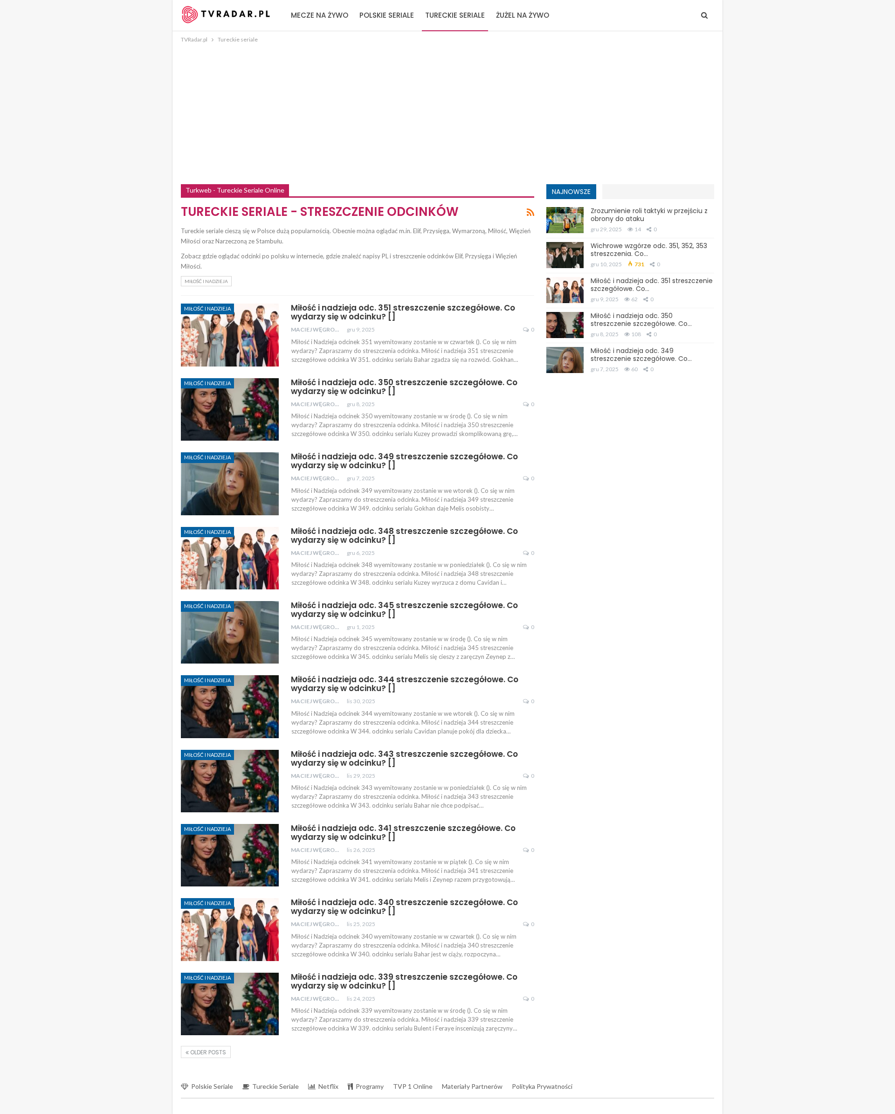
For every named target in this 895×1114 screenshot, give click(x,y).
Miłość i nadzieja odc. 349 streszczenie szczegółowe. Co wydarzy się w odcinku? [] (404, 461)
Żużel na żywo (522, 15)
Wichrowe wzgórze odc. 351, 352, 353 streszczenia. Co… (649, 249)
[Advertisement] (447, 114)
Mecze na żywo (319, 15)
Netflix (328, 1086)
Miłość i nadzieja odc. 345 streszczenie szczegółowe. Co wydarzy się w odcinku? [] (404, 610)
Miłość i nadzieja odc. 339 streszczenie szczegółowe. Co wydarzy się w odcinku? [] (404, 981)
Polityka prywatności (542, 1086)
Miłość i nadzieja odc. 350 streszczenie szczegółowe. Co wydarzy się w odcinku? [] (404, 387)
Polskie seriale (386, 15)
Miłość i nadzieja (206, 281)
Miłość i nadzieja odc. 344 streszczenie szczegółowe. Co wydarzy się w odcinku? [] (404, 684)
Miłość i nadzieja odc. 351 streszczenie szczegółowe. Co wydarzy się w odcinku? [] (403, 312)
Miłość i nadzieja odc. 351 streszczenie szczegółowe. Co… (652, 284)
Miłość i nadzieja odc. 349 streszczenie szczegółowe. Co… (641, 354)
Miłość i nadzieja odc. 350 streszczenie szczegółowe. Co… (641, 319)
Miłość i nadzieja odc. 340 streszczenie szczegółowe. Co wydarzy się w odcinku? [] (404, 907)
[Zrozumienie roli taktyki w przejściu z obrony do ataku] (565, 220)
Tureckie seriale (455, 15)
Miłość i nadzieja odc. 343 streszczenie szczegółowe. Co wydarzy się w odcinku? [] (404, 758)
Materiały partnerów (472, 1086)
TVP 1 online (413, 1086)
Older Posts (207, 1052)
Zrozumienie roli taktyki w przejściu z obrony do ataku (649, 214)
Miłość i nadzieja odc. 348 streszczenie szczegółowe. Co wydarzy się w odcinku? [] (404, 536)
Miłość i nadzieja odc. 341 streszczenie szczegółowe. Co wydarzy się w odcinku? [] (403, 833)
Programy (370, 1086)
